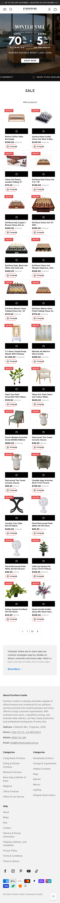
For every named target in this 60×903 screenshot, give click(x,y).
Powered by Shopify (34, 894)
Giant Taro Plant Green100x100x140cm (15, 395)
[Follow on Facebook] (5, 871)
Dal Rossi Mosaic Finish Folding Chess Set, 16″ (15, 309)
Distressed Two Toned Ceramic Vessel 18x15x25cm (42, 439)
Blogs (6, 817)
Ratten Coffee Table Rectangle (14, 137)
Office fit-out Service (13, 796)
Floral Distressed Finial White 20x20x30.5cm (15, 567)
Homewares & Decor (43, 758)
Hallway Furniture (41, 768)
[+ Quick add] (16, 131)
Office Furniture (11, 791)
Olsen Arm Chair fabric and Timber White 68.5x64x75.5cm (42, 396)
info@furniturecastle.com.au (24, 742)
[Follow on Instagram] (13, 871)
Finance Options (11, 861)
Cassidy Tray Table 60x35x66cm (13, 524)
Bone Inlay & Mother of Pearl (14, 779)
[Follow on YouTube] (29, 871)
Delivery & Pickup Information (12, 835)
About (6, 812)
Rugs (35, 774)
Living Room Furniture (14, 758)
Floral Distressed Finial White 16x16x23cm (42, 524)
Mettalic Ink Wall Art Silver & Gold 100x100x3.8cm (41, 353)
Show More (14, 669)
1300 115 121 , (18, 732)
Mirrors (36, 784)
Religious (7, 786)
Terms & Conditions (12, 855)
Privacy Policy (10, 850)
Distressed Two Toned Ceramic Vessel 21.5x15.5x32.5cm (15, 482)
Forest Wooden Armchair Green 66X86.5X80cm (16, 438)
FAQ (5, 822)
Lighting (37, 789)
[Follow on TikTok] (36, 871)
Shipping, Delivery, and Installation (14, 843)
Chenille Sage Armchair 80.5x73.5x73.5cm (42, 481)
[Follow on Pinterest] (21, 871)
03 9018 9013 (33, 732)
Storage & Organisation (44, 763)
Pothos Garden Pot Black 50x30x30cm (16, 610)
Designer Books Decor (44, 795)
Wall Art (37, 779)
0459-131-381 (19, 737)
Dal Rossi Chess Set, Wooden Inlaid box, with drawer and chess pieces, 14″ (42, 269)
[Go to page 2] (37, 631)
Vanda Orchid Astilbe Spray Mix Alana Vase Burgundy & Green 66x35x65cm (42, 613)
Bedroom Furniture (12, 772)
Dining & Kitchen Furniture (11, 765)
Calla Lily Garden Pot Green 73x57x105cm (41, 567)
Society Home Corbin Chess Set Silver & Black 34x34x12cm (43, 139)
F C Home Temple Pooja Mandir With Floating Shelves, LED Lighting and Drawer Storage (15, 355)
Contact (7, 828)
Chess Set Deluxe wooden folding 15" (13, 180)
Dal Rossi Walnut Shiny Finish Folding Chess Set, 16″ (43, 311)
